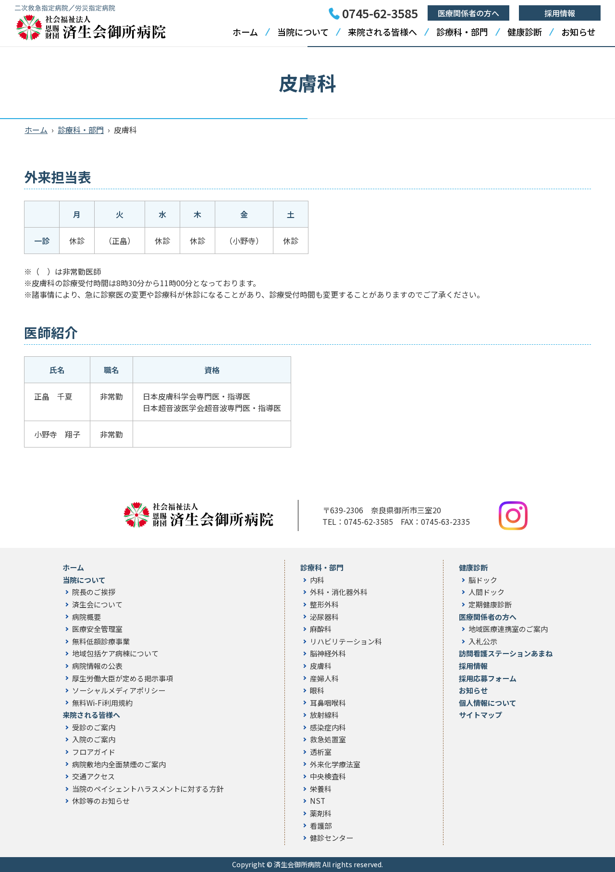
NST (317, 801)
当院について (303, 31)
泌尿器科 (324, 617)
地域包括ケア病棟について (115, 653)
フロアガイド (93, 752)
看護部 (321, 826)
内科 (317, 580)
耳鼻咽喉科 (328, 703)
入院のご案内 (93, 739)
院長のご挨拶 (93, 592)
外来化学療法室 (335, 764)
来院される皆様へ (382, 31)
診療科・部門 (462, 31)
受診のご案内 (93, 727)
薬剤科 (321, 813)
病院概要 (86, 617)
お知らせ (578, 31)
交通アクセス (93, 776)
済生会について (97, 604)
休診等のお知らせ (101, 801)
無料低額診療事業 (101, 641)
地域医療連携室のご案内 (508, 629)
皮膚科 (321, 666)
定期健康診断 (490, 604)
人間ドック (486, 592)
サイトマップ (480, 715)
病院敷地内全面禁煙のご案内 (119, 764)
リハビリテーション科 (346, 641)
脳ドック (482, 580)
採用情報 (559, 13)
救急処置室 (328, 739)
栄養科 (321, 789)
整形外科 (324, 604)
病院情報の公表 (97, 666)
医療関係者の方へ (468, 13)
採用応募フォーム (488, 678)
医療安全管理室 (97, 629)
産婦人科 (324, 678)
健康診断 (524, 31)
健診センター (331, 838)
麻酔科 (321, 629)
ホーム (245, 31)
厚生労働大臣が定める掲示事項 (122, 678)
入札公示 (482, 641)
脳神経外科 (328, 653)
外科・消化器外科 (339, 592)
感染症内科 (328, 727)
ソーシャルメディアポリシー (118, 690)
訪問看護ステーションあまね (506, 653)
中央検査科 (328, 776)
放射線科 (324, 715)
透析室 (321, 752)
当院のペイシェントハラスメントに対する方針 (147, 789)
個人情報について (488, 703)
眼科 (317, 690)
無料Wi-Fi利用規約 (102, 703)
